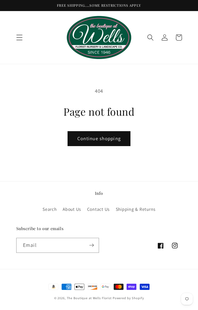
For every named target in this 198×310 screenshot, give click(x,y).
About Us (72, 209)
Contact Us (98, 209)
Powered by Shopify (128, 298)
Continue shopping (99, 138)
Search (50, 209)
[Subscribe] (92, 245)
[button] (19, 37)
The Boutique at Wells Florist (90, 298)
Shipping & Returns (136, 209)
